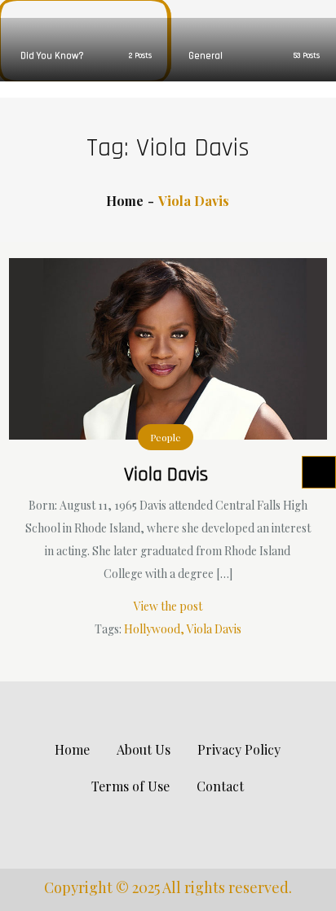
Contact (220, 786)
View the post (168, 606)
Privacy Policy (239, 749)
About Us (143, 749)
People (165, 437)
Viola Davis (166, 474)
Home (72, 749)
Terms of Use (130, 786)
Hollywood (152, 629)
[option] (84, 40)
